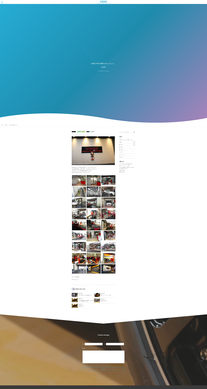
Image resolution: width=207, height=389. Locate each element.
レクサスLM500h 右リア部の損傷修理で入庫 (84, 295)
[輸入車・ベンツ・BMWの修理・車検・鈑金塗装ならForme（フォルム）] (103, 2)
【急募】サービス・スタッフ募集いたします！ (126, 139)
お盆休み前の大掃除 (103, 300)
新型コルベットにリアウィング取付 (105, 295)
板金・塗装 (120, 149)
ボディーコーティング (122, 154)
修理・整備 (120, 147)
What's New (80, 293)
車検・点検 (120, 144)
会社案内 (120, 142)
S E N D (103, 368)
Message (84, 348)
